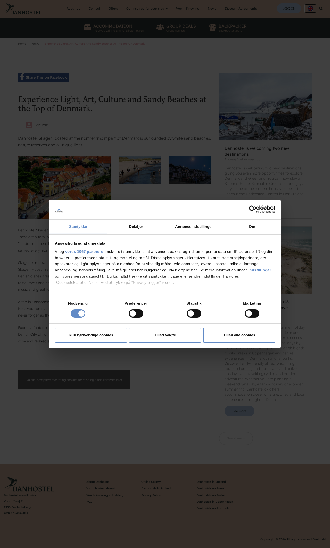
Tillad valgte (165, 335)
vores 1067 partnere (84, 251)
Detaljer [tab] (136, 226)
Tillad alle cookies (239, 335)
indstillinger (259, 270)
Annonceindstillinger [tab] (194, 226)
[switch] (136, 313)
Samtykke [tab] (78, 226)
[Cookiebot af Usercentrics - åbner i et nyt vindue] (252, 209)
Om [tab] (252, 226)
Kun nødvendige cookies (91, 335)
